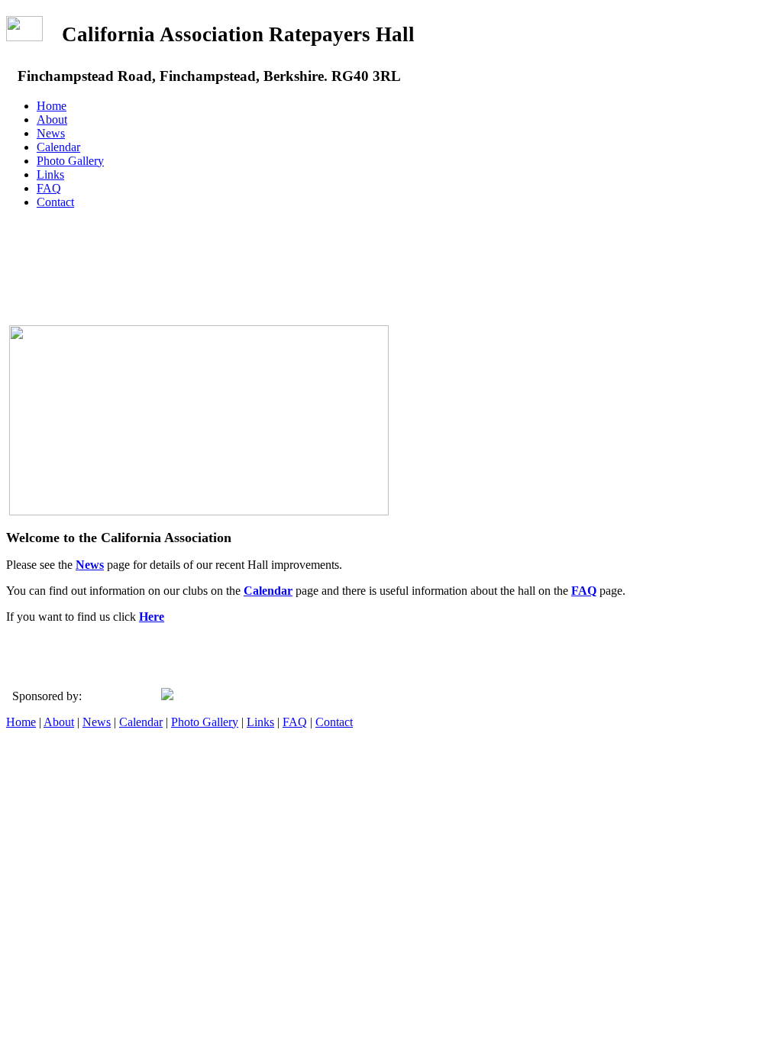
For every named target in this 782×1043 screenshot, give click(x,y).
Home (51, 105)
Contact (55, 201)
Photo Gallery (70, 160)
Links (50, 174)
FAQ (49, 188)
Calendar (58, 146)
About (52, 119)
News (51, 133)
